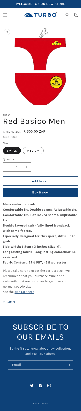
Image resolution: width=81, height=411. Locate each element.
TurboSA (44, 403)
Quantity (8, 159)
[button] (5, 15)
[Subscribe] (68, 365)
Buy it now (40, 192)
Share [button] (11, 302)
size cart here (24, 292)
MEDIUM (33, 150)
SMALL (12, 150)
